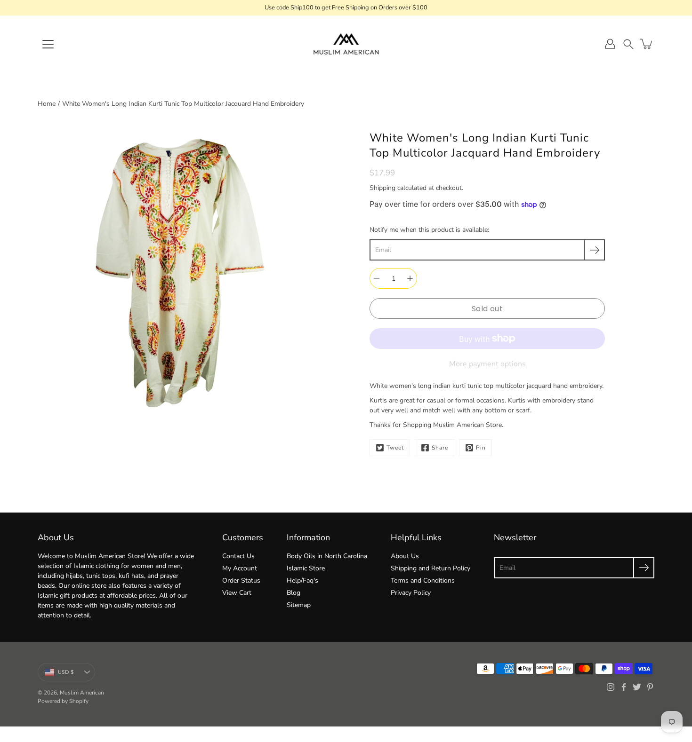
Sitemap (299, 604)
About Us (405, 556)
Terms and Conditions (423, 580)
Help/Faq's (302, 580)
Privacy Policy (411, 592)
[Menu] (48, 44)
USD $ (66, 672)
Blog (293, 592)
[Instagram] (610, 687)
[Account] (610, 43)
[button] (628, 44)
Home (47, 103)
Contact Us (238, 556)
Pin (481, 447)
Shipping (382, 187)
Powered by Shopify (63, 701)
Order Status (241, 580)
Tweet (395, 447)
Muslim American (82, 692)
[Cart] (646, 43)
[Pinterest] (650, 687)
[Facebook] (624, 687)
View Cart (236, 592)
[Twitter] (637, 687)
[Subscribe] (594, 249)
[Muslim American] (346, 43)
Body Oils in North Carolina (327, 556)
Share (440, 447)
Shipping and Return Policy (430, 568)
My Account (239, 568)
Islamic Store (306, 568)
